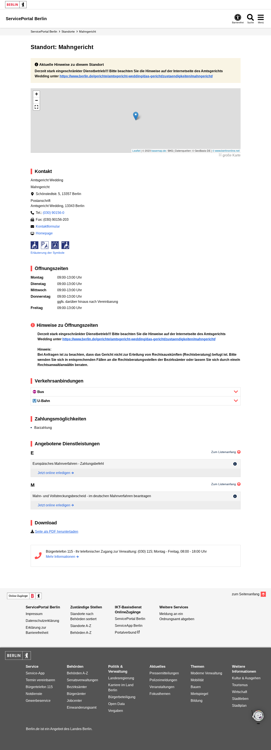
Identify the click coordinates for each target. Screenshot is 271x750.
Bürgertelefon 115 (39, 687)
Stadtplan (239, 705)
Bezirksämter (77, 687)
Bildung (196, 700)
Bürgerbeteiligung (121, 697)
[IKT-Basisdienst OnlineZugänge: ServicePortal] (24, 596)
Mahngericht (87, 31)
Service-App (35, 673)
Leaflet (136, 150)
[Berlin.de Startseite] (16, 4)
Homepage (44, 233)
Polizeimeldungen (163, 680)
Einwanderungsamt (81, 707)
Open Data (116, 704)
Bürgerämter (76, 694)
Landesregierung (121, 678)
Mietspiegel (199, 694)
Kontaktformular (48, 226)
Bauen (196, 687)
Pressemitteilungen (164, 673)
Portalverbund (125, 632)
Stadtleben (240, 698)
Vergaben (115, 710)
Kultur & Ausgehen (246, 678)
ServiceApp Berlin (128, 625)
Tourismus (240, 685)
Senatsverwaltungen (82, 680)
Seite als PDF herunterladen (56, 531)
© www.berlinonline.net (226, 150)
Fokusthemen (160, 694)
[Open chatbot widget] (258, 717)
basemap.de (158, 150)
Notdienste (34, 694)
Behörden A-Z (80, 632)
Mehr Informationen (60, 556)
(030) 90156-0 (53, 212)
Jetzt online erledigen (54, 473)
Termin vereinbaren (40, 680)
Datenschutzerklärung (42, 620)
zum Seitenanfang (245, 594)
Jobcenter (74, 700)
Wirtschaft (239, 692)
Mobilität (197, 680)
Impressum (34, 614)
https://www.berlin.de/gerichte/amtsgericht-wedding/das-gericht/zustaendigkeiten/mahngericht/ (136, 76)
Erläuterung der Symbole (47, 252)
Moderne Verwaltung (206, 673)
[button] (135, 116)
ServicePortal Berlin (44, 31)
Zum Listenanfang (223, 452)
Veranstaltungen (162, 687)
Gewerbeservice (38, 700)
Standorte (68, 31)
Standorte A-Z (80, 626)
